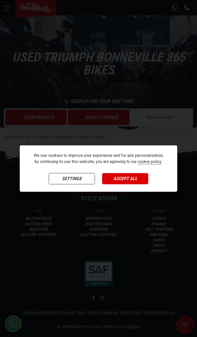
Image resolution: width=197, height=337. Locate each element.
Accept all (125, 178)
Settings (72, 178)
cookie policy (149, 161)
